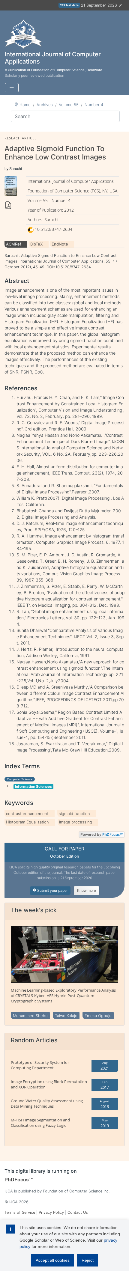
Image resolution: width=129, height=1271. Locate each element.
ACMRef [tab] (13, 244)
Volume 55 (69, 104)
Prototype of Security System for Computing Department (40, 1065)
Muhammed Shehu (30, 1015)
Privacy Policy (51, 1212)
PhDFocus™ (19, 1179)
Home (25, 104)
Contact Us (78, 1212)
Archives (45, 104)
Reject (88, 1260)
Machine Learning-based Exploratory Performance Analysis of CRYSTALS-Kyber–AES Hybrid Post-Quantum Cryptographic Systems (63, 995)
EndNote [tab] (60, 244)
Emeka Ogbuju (98, 1015)
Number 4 (94, 104)
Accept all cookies (53, 1260)
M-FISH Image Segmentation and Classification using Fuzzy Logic (40, 1122)
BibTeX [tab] (36, 244)
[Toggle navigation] (12, 87)
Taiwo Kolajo (66, 1015)
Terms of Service (19, 1212)
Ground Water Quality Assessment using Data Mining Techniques (47, 1103)
